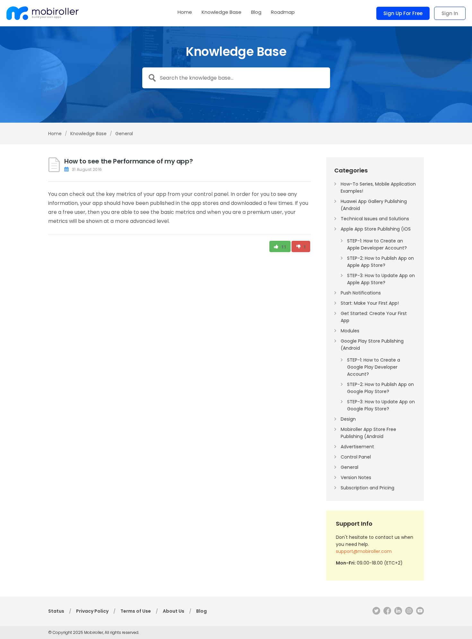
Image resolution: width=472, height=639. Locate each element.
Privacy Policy (92, 611)
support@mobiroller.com (364, 551)
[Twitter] (374, 612)
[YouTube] (418, 612)
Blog (256, 12)
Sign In (449, 13)
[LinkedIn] (396, 612)
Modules (350, 331)
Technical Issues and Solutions (375, 218)
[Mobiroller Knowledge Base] (42, 13)
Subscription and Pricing (367, 488)
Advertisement (357, 446)
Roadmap (283, 12)
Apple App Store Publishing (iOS (376, 229)
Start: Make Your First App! (370, 303)
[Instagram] (407, 612)
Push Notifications (361, 293)
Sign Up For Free (403, 13)
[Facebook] (385, 612)
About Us (173, 611)
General (124, 133)
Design (348, 419)
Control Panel (356, 457)
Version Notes (356, 477)
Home (185, 12)
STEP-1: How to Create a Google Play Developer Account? (373, 367)
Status (56, 611)
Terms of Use (135, 611)
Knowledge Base (221, 12)
